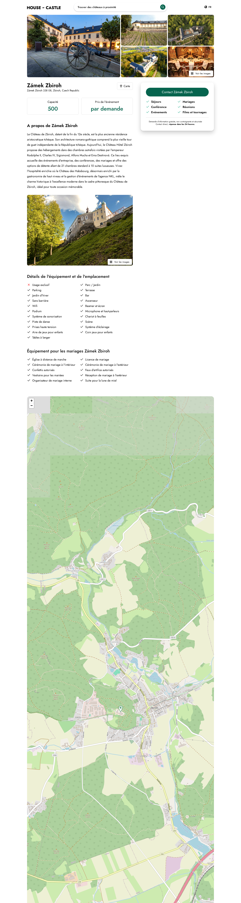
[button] (121, 709)
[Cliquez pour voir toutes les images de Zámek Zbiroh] (73, 46)
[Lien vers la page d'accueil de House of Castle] (50, 7)
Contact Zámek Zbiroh (177, 92)
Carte (127, 86)
